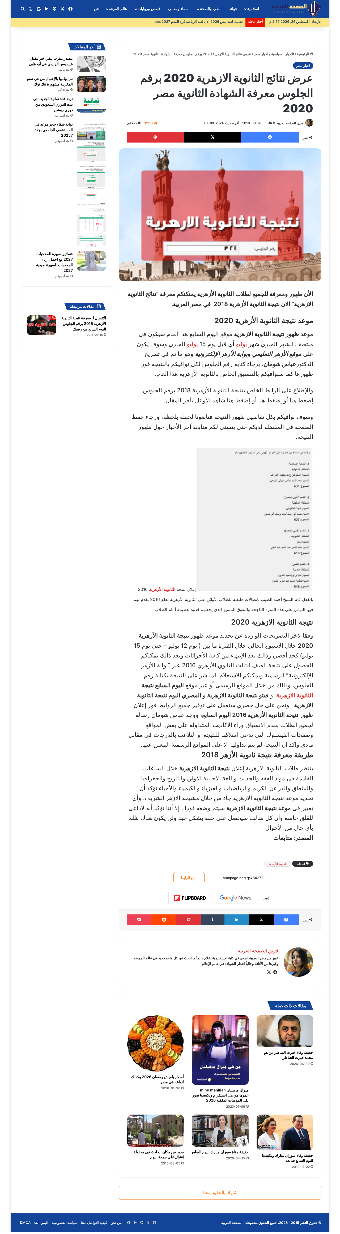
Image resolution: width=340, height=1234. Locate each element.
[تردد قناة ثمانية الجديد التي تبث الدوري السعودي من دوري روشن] (91, 104)
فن (96, 9)
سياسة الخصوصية (64, 1222)
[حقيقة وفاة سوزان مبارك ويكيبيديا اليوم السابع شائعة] (285, 1132)
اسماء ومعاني (179, 9)
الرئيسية (303, 54)
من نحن (116, 1222)
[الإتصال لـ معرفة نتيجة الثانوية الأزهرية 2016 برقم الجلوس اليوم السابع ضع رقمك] (41, 325)
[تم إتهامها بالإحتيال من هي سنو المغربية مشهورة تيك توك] (91, 84)
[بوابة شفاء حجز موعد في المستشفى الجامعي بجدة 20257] (91, 184)
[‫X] (269, 972)
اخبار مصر (261, 54)
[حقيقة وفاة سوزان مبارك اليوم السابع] (220, 1130)
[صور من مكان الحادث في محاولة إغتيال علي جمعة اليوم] (155, 1130)
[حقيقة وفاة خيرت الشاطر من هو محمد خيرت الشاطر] (285, 1031)
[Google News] (235, 898)
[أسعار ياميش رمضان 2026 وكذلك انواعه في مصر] (155, 1043)
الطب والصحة (211, 9)
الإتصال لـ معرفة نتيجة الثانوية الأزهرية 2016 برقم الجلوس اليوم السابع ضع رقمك (83, 323)
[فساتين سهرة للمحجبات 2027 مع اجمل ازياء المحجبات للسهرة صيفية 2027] (91, 261)
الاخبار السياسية (282, 54)
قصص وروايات (149, 9)
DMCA (25, 1222)
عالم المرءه (118, 9)
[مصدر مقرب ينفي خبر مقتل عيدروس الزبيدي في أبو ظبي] (91, 64)
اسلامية (253, 9)
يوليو (241, 344)
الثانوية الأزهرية (278, 864)
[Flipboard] (189, 898)
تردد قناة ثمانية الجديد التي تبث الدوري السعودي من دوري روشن (53, 104)
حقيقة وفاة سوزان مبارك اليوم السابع (220, 1152)
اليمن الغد (41, 1222)
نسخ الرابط (189, 877)
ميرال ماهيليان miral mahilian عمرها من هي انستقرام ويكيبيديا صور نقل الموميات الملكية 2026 (220, 1095)
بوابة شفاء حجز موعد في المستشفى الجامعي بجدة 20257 (54, 129)
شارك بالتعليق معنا (220, 1192)
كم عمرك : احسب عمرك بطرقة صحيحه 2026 (209, 21)
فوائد (233, 9)
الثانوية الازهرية (294, 695)
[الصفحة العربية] (296, 9)
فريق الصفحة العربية (290, 123)
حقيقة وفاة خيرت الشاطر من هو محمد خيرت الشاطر (288, 1055)
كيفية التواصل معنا (94, 1222)
